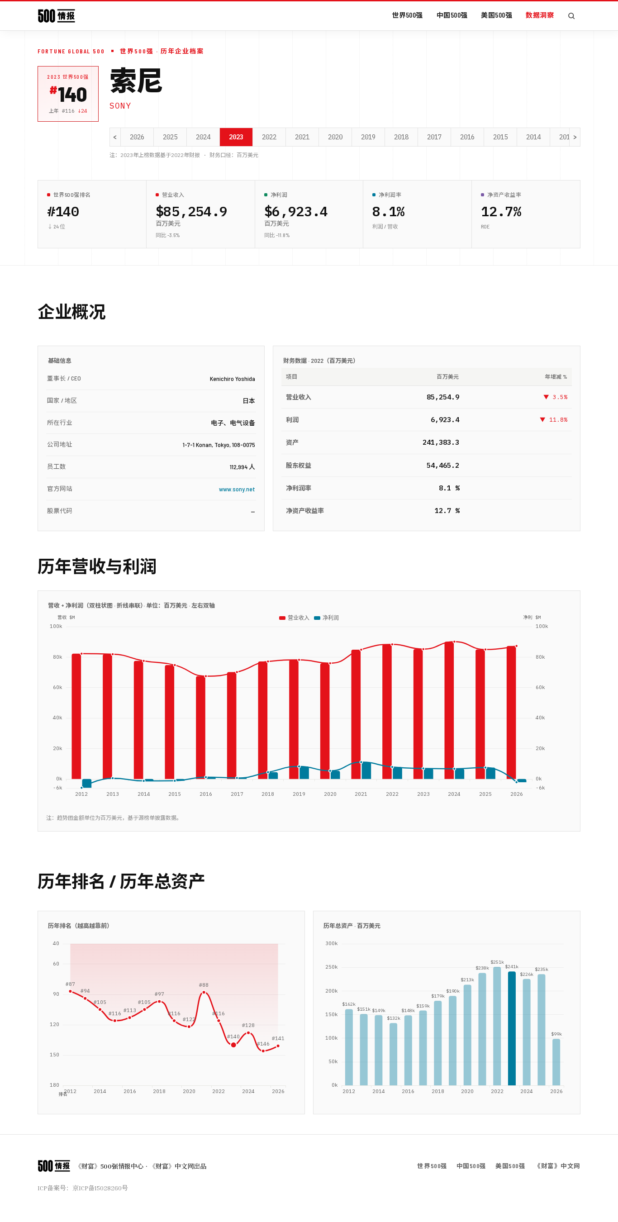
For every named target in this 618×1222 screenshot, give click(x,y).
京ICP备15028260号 (100, 1188)
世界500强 (407, 15)
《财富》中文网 (557, 1166)
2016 (467, 137)
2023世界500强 (68, 77)
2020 (335, 137)
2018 (401, 137)
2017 (434, 137)
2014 (533, 137)
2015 (500, 137)
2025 (170, 137)
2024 (203, 137)
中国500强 (452, 15)
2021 (302, 137)
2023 (236, 137)
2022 (269, 137)
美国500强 (496, 15)
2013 (566, 137)
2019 (368, 137)
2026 (137, 137)
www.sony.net (237, 489)
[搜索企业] (571, 16)
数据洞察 (540, 15)
